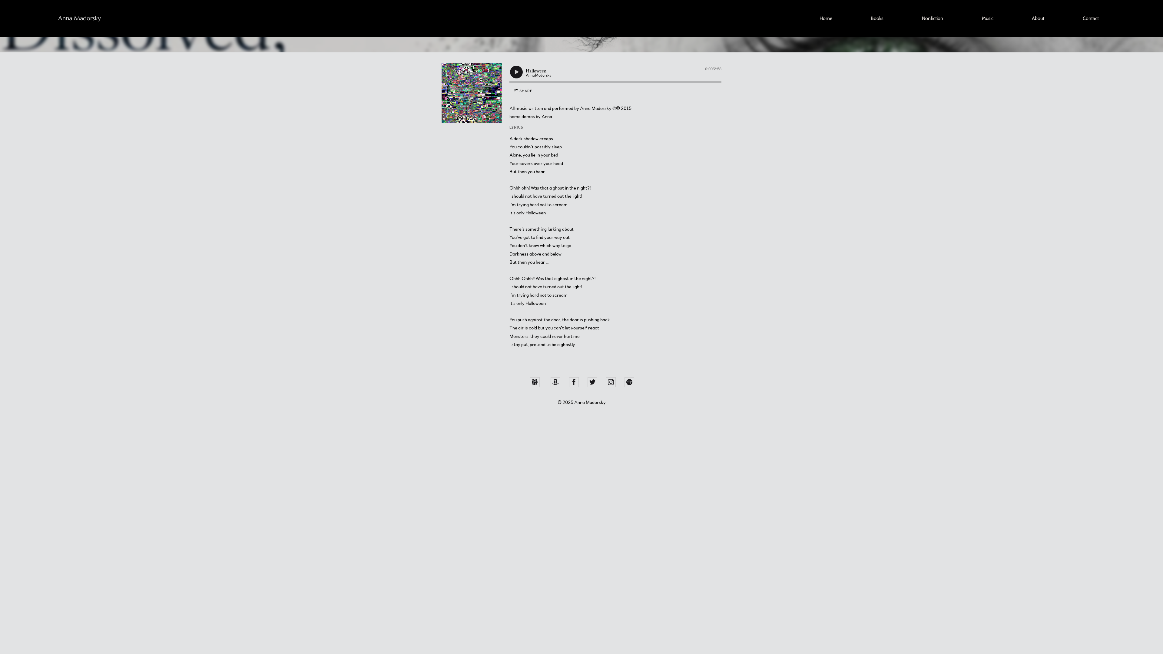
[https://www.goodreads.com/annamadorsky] (535, 382)
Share (525, 91)
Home (826, 18)
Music (987, 18)
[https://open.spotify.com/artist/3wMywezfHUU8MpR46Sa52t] (629, 382)
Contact (1091, 18)
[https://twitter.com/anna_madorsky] (592, 382)
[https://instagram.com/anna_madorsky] (611, 382)
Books (877, 18)
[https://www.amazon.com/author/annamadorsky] (555, 382)
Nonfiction (932, 18)
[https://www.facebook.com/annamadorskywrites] (574, 382)
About (1038, 18)
